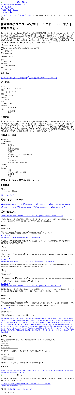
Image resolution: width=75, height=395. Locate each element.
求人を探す (4, 4)
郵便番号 (4, 354)
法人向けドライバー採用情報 (40, 384)
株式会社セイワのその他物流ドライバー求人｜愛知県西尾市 (20, 237)
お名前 (3, 341)
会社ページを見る (6, 195)
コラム (23, 4)
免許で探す (11, 4)
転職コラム (27, 384)
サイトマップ (19, 385)
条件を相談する (34, 78)
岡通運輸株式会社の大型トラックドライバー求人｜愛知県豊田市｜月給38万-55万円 (28, 261)
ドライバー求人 (12, 15)
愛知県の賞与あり (62, 370)
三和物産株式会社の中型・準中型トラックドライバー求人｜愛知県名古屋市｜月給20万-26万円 (32, 216)
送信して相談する (8, 359)
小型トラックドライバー (39, 370)
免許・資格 (14, 384)
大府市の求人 (27, 370)
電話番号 (4, 345)
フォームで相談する (20, 78)
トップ (3, 15)
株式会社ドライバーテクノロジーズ (19, 389)
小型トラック (52, 370)
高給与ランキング (18, 372)
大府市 (28, 15)
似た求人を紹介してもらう (48, 78)
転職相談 (4, 385)
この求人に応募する (7, 78)
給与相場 (18, 4)
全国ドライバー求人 (7, 370)
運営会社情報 (11, 385)
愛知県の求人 (18, 370)
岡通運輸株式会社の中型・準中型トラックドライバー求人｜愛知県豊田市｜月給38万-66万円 (31, 286)
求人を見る (4, 235)
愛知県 (22, 15)
